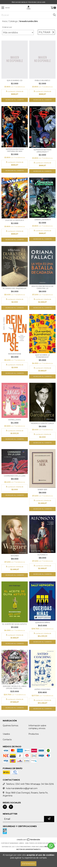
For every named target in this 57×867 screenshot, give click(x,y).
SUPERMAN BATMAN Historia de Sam (15, 150)
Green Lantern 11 (42, 220)
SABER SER (42, 489)
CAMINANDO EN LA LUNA (14, 476)
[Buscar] (54, 14)
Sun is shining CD (14, 80)
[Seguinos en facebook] (11, 807)
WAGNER (15, 556)
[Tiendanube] (28, 840)
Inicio (4, 21)
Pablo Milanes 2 (42, 80)
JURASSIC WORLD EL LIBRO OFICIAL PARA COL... (15, 687)
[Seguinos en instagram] (5, 807)
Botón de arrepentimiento (28, 849)
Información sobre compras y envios (37, 727)
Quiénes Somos (10, 725)
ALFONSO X (42, 555)
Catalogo (13, 21)
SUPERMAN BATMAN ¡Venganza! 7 (42, 151)
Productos (33, 734)
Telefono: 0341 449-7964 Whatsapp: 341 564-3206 (30, 784)
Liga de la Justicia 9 (14, 220)
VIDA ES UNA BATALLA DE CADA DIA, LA (42, 287)
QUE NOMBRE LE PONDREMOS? (42, 356)
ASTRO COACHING (42, 689)
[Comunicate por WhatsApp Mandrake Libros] (51, 846)
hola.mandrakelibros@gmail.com (21, 788)
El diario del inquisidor (14, 288)
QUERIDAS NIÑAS (42, 622)
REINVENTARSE (14, 354)
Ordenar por (7, 27)
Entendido (28, 864)
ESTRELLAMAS (14, 420)
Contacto (7, 739)
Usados (6, 734)
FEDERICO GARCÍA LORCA (42, 423)
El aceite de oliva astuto (14, 624)
